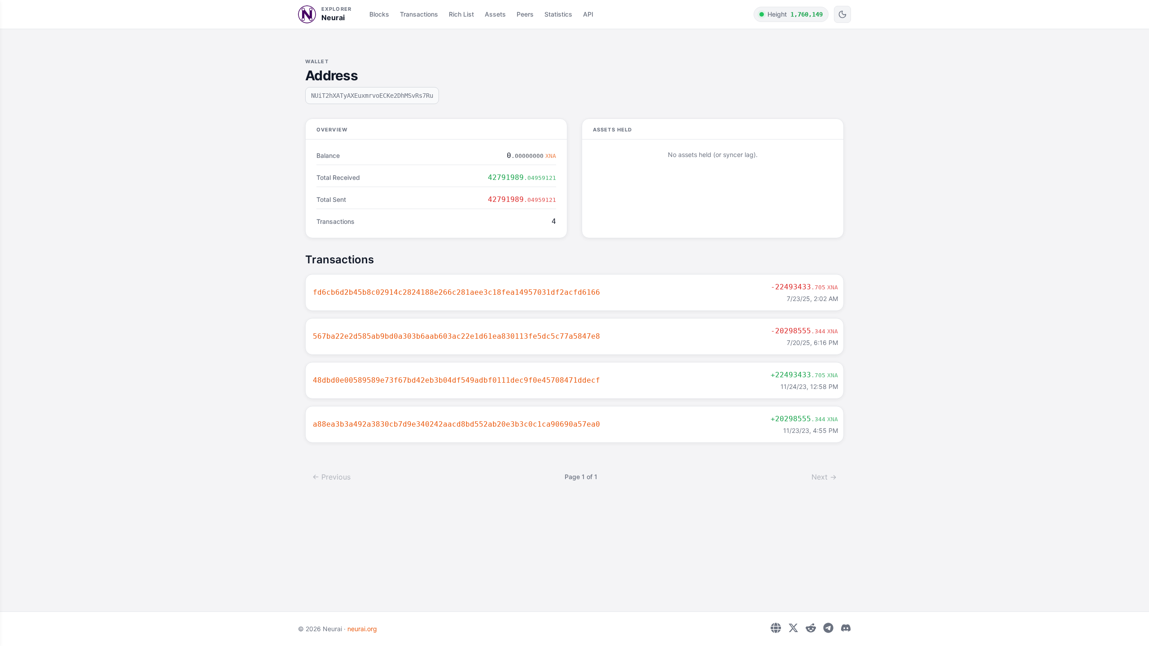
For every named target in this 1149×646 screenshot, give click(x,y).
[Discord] (846, 628)
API (588, 14)
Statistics (558, 14)
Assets (495, 14)
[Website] (776, 628)
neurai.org (362, 629)
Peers (525, 14)
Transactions (419, 14)
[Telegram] (828, 628)
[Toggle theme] (842, 14)
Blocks (379, 14)
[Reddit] (811, 628)
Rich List (461, 14)
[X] (793, 628)
